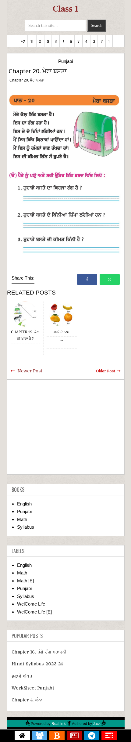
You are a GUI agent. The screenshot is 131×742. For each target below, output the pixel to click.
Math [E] (25, 580)
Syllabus (25, 527)
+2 (23, 41)
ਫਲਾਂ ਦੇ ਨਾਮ (61, 332)
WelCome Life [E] (34, 611)
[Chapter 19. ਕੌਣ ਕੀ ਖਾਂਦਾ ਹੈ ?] (24, 313)
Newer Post (29, 370)
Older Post (105, 371)
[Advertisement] (66, 427)
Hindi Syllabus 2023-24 (37, 663)
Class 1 (65, 8)
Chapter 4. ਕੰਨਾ (27, 699)
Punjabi (65, 61)
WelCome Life (31, 603)
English (24, 503)
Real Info (58, 724)
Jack (97, 724)
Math (22, 519)
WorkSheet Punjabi (33, 688)
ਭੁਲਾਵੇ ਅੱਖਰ (22, 676)
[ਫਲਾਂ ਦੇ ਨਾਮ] (61, 313)
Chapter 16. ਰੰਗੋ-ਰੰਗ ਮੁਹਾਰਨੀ (39, 652)
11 (32, 41)
